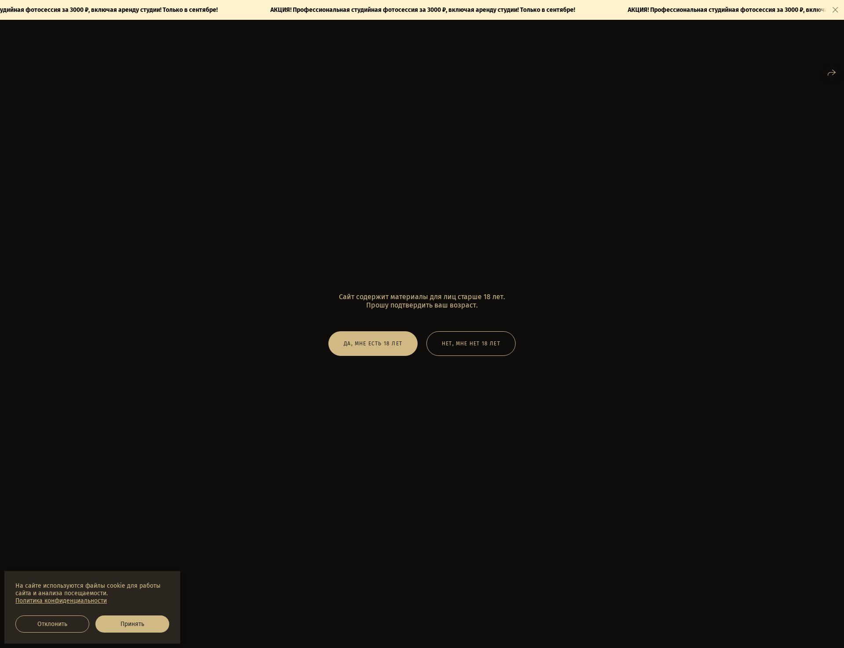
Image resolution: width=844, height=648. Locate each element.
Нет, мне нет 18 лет (471, 343)
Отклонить (52, 624)
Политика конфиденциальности (61, 600)
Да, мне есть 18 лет (373, 343)
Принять (132, 624)
